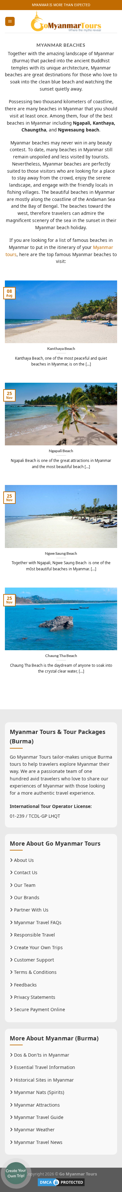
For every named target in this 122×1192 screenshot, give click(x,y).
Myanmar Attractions (36, 1105)
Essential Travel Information (44, 1067)
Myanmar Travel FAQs (37, 922)
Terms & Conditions (35, 972)
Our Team (24, 885)
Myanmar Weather (34, 1129)
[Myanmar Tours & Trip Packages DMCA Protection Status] (61, 1182)
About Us (23, 860)
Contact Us (25, 872)
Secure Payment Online (39, 1009)
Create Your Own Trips (38, 947)
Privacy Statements (34, 997)
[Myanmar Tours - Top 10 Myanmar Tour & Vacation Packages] (66, 21)
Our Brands (26, 897)
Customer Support (33, 960)
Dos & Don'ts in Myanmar (41, 1055)
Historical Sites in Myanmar (43, 1080)
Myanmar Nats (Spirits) (38, 1092)
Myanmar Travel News (37, 1142)
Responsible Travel (34, 935)
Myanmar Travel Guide (38, 1117)
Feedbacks (25, 985)
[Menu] (9, 21)
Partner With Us (30, 910)
